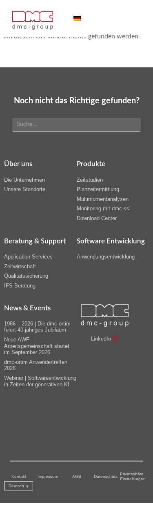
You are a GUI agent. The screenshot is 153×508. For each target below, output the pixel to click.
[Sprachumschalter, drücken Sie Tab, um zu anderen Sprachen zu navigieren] (77, 18)
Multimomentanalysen (103, 199)
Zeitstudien (90, 180)
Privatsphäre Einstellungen (133, 476)
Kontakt (18, 476)
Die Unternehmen (24, 180)
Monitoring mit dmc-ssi (104, 208)
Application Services (28, 257)
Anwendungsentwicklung (106, 257)
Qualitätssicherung (26, 276)
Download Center (97, 218)
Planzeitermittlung (98, 189)
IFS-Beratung (19, 286)
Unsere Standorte (24, 189)
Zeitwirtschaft (20, 266)
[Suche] (131, 124)
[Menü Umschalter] (69, 18)
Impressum (48, 476)
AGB (76, 476)
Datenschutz (106, 476)
